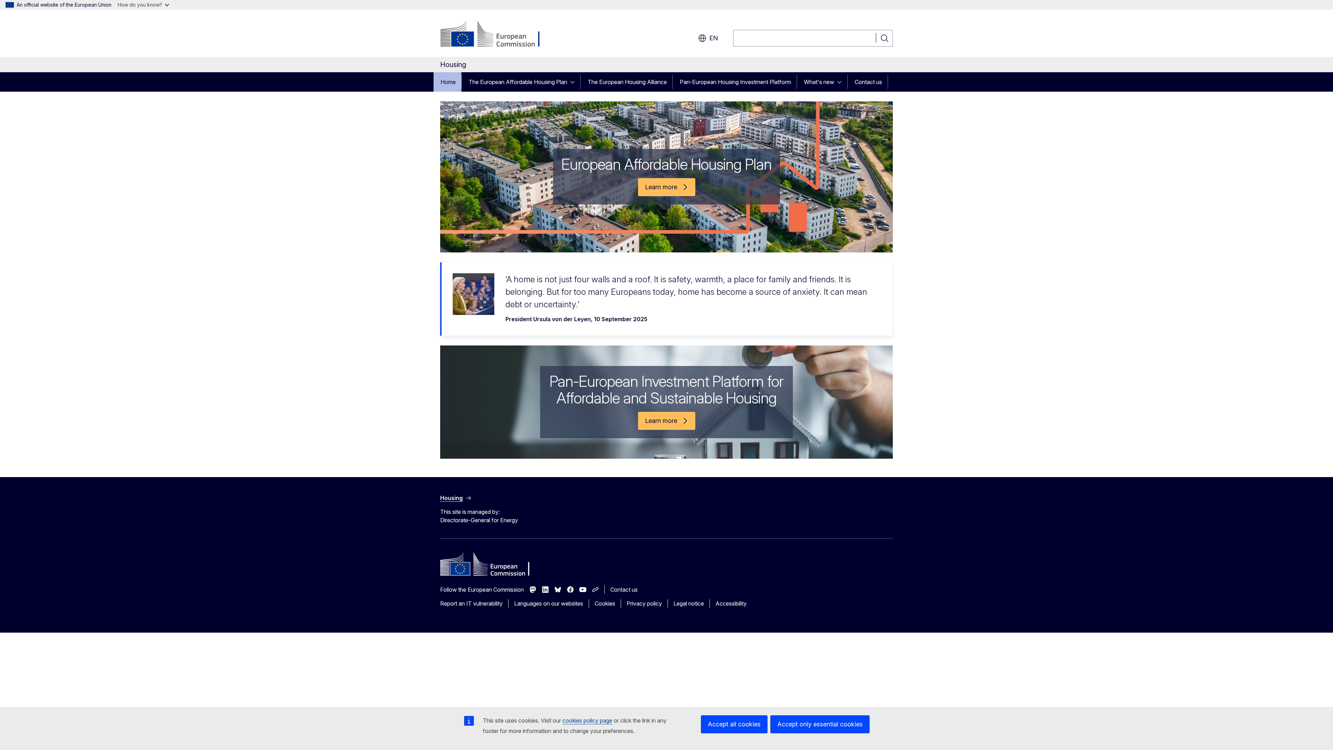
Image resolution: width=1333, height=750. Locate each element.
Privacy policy (644, 603)
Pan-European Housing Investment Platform (735, 81)
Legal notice (688, 603)
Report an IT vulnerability (471, 603)
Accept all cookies (734, 724)
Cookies (605, 603)
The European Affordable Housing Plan (518, 81)
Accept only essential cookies (820, 724)
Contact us (868, 81)
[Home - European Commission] (496, 35)
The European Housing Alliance (627, 81)
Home (448, 81)
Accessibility (731, 603)
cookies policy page (587, 720)
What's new (819, 81)
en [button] (713, 38)
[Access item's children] (574, 82)
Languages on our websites (548, 603)
